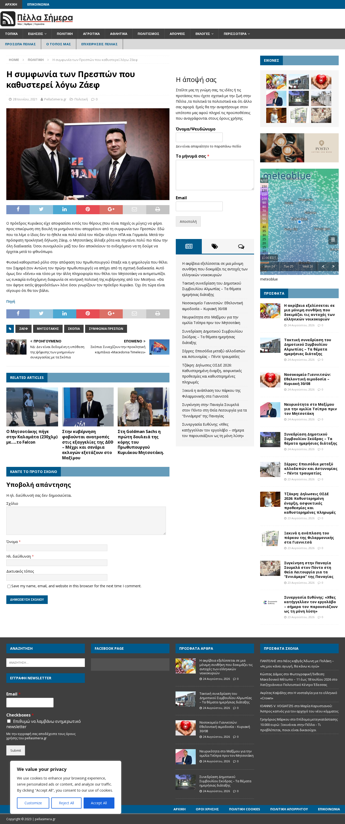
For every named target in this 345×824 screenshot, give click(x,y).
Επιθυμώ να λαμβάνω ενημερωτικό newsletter (43, 724)
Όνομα (12, 541)
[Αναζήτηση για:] (45, 662)
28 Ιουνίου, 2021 (25, 99)
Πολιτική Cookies (244, 809)
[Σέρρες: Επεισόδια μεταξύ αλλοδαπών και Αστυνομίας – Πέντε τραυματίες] (321, 98)
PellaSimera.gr (55, 99)
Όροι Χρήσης (207, 809)
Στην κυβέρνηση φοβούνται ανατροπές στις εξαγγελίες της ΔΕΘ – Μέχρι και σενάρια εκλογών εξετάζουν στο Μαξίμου (87, 445)
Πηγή (10, 301)
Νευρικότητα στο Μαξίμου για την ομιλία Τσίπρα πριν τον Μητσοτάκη (310, 409)
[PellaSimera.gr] (36, 25)
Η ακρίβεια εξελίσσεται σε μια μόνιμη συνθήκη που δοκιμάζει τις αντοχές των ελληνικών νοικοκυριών (215, 269)
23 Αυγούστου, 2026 (301, 479)
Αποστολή (188, 221)
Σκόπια (74, 329)
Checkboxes (20, 715)
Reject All (66, 802)
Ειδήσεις (35, 33)
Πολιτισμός (148, 33)
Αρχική (11, 4)
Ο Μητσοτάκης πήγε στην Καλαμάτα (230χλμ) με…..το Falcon (32, 437)
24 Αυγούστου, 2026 (301, 325)
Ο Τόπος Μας (58, 44)
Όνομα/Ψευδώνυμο (195, 129)
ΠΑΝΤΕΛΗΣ (268, 661)
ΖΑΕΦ (23, 329)
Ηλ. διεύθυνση (19, 556)
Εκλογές (202, 33)
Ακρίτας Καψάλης (273, 692)
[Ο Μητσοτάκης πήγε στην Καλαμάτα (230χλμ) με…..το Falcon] (32, 406)
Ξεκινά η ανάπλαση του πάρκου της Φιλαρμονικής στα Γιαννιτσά (309, 538)
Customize (33, 802)
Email (181, 198)
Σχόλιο (12, 503)
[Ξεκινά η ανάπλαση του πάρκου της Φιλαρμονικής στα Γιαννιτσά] (299, 115)
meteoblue (269, 279)
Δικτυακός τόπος (20, 571)
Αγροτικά (91, 33)
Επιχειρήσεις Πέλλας (99, 44)
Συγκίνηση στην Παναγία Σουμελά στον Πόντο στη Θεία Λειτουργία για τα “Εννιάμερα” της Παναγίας (214, 410)
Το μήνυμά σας (192, 156)
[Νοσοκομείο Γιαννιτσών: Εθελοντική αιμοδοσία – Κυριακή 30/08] (321, 81)
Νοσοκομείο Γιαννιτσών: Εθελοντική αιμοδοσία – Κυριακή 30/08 (307, 379)
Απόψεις (177, 33)
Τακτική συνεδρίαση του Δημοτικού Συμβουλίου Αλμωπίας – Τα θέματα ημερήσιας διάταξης (211, 289)
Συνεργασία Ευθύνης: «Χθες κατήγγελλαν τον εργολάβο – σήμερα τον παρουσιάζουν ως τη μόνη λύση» (213, 430)
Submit (15, 750)
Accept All (99, 802)
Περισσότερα (235, 33)
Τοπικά (11, 33)
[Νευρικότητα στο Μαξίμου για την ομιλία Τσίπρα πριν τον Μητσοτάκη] (276, 98)
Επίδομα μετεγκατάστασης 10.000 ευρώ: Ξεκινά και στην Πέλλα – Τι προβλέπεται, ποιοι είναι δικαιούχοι (299, 724)
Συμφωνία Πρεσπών (106, 329)
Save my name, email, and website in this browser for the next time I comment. (76, 585)
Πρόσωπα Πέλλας (20, 44)
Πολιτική (65, 33)
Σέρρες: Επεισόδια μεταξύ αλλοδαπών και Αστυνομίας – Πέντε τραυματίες (310, 468)
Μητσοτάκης (48, 329)
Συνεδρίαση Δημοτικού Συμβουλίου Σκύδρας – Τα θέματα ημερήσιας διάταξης (212, 337)
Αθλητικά (118, 33)
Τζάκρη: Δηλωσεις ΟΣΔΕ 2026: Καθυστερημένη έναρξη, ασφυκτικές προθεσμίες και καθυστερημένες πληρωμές (310, 503)
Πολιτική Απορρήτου (289, 809)
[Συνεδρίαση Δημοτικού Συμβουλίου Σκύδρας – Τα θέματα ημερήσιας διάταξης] (299, 98)
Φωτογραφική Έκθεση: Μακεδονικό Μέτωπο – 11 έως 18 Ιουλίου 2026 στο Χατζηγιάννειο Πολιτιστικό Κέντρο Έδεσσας (298, 679)
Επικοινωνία (38, 4)
